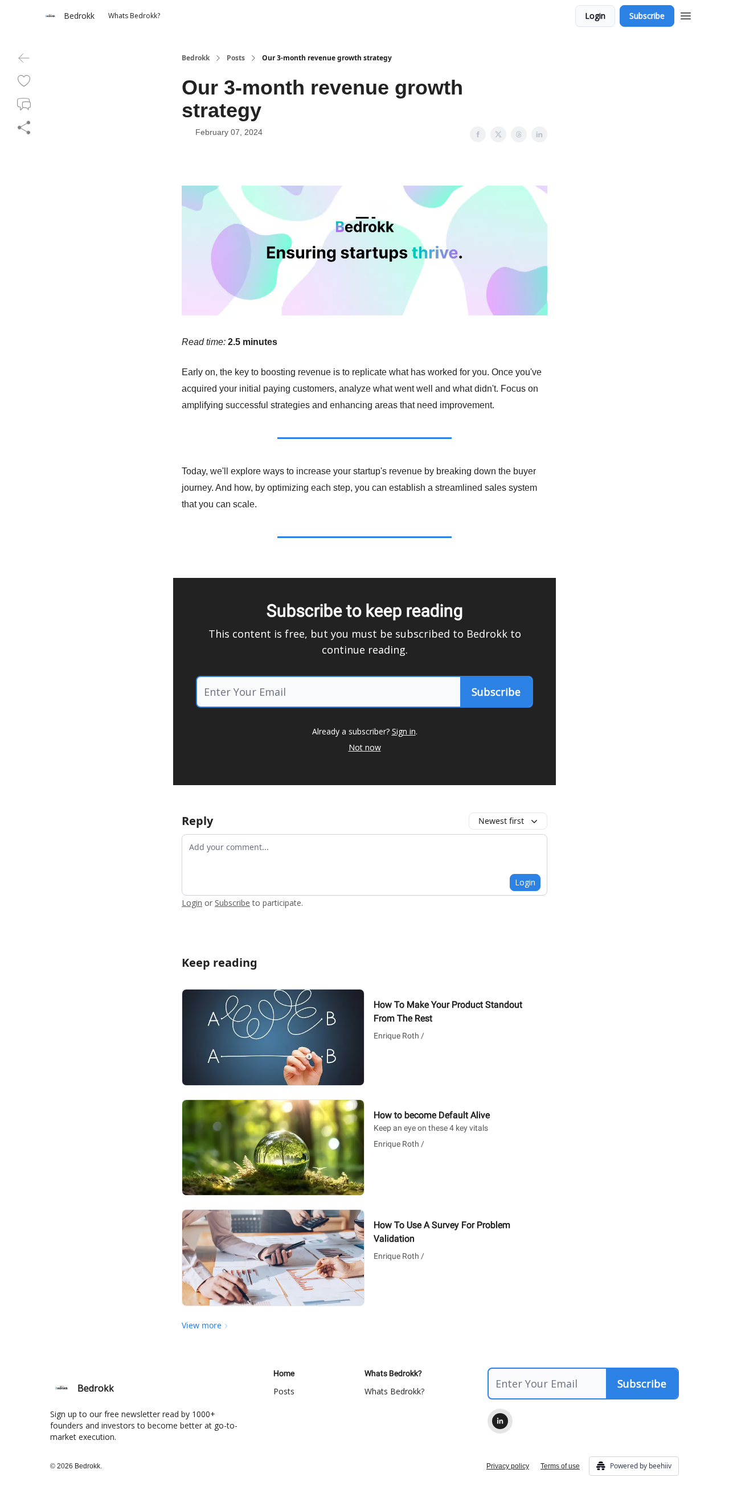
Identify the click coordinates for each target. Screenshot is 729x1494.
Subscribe (647, 15)
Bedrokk (196, 58)
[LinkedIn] (500, 1421)
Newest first (501, 820)
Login (595, 15)
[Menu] (686, 14)
